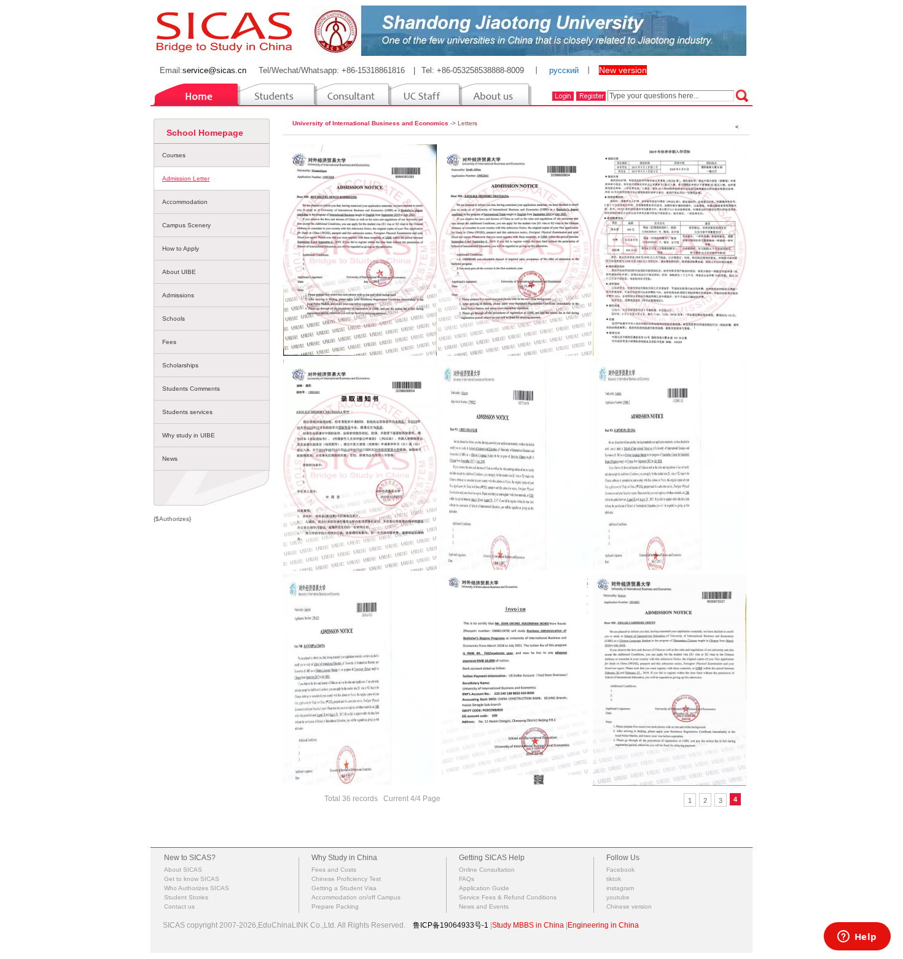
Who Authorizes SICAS (196, 888)
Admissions (178, 295)
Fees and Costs (333, 869)
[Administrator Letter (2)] (669, 249)
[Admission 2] (515, 679)
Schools (173, 318)
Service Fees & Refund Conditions (508, 897)
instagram (620, 888)
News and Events (484, 906)
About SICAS (183, 869)
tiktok (613, 878)
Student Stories (186, 897)
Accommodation (185, 201)
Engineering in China (603, 925)
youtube (618, 897)
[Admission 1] (669, 679)
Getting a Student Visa (344, 888)
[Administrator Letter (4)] (360, 249)
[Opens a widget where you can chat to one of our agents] (857, 937)
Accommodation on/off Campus (356, 897)
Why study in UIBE (188, 435)
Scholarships (180, 365)
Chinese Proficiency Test (346, 878)
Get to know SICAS (191, 878)
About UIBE (179, 271)
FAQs (466, 878)
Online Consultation (487, 869)
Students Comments (191, 388)
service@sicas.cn (214, 70)
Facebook (620, 869)
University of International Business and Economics (370, 123)
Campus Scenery (186, 225)
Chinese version (629, 906)
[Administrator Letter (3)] (515, 249)
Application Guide (484, 888)
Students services (187, 412)
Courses (174, 155)
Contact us (179, 906)
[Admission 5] (515, 464)
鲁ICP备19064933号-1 (450, 925)
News (170, 458)
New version (623, 70)
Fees (169, 342)
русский (564, 70)
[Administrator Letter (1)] (360, 464)
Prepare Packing (335, 906)
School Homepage (204, 133)
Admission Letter (185, 178)
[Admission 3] (360, 679)
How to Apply (180, 248)
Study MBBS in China (528, 925)
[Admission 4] (669, 464)
